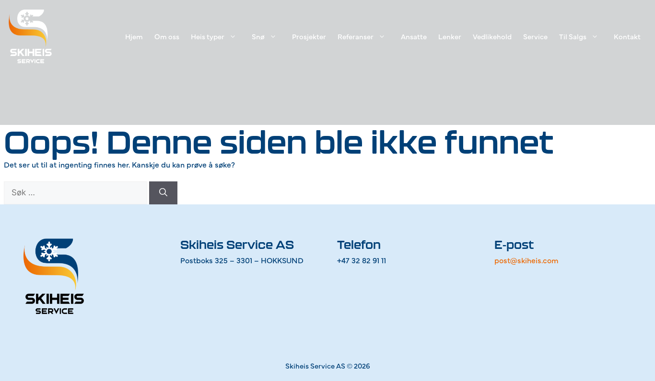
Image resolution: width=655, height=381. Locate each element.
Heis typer (207, 36)
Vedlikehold (492, 36)
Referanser (356, 36)
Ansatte (414, 36)
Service (535, 36)
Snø (258, 36)
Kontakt (627, 36)
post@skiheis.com (526, 260)
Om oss (166, 36)
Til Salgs (572, 36)
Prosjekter (309, 36)
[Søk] (163, 192)
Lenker (449, 36)
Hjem (134, 36)
